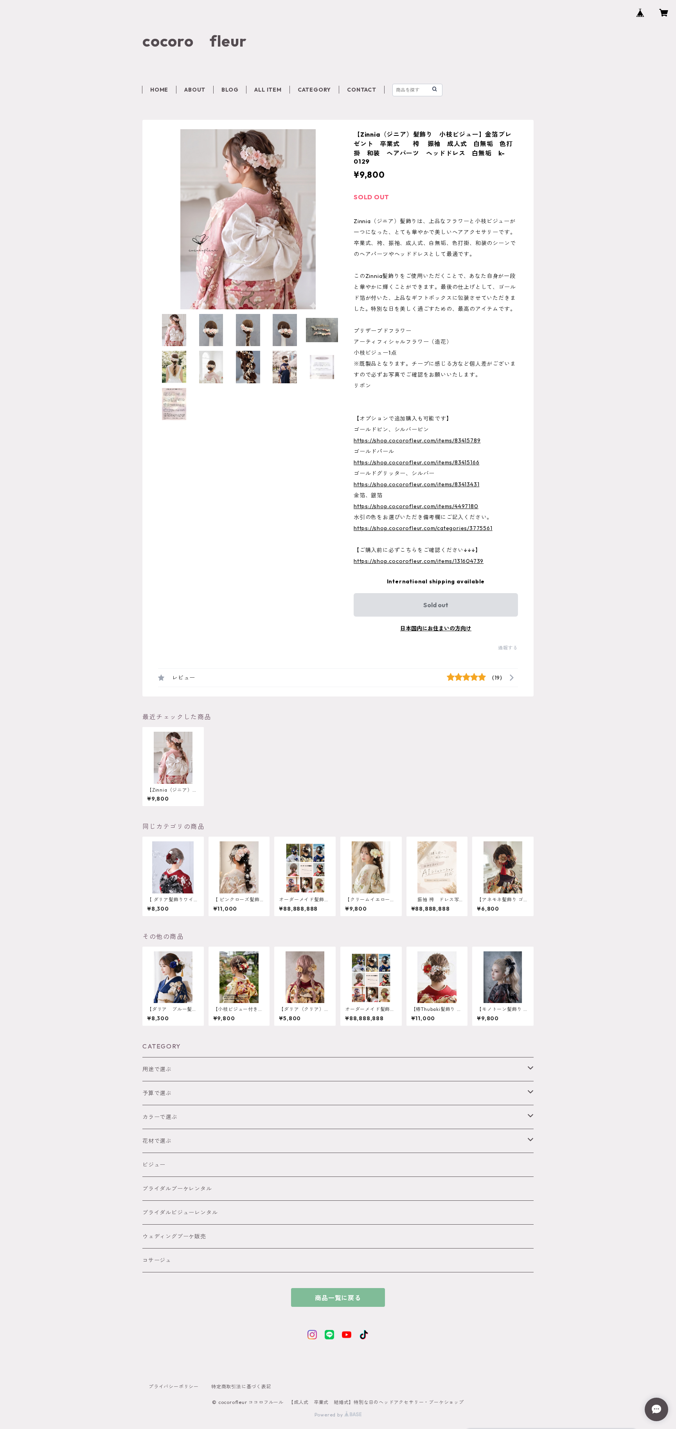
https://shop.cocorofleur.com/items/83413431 (416, 484)
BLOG (229, 89)
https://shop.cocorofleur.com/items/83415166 (416, 462)
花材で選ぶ (156, 1140)
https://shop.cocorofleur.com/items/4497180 (416, 506)
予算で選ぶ (156, 1093)
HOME (159, 89)
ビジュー (153, 1164)
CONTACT (361, 89)
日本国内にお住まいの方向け (435, 628)
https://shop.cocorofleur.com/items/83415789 (417, 440)
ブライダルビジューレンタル (180, 1212)
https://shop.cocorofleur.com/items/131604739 (419, 561)
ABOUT (194, 89)
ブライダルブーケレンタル (177, 1188)
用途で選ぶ (156, 1069)
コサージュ (156, 1260)
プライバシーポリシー (174, 1386)
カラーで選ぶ (159, 1116)
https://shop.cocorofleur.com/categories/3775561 (423, 528)
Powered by (330, 1415)
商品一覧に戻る (338, 1298)
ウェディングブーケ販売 (174, 1236)
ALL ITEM (267, 89)
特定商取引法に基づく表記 (241, 1386)
